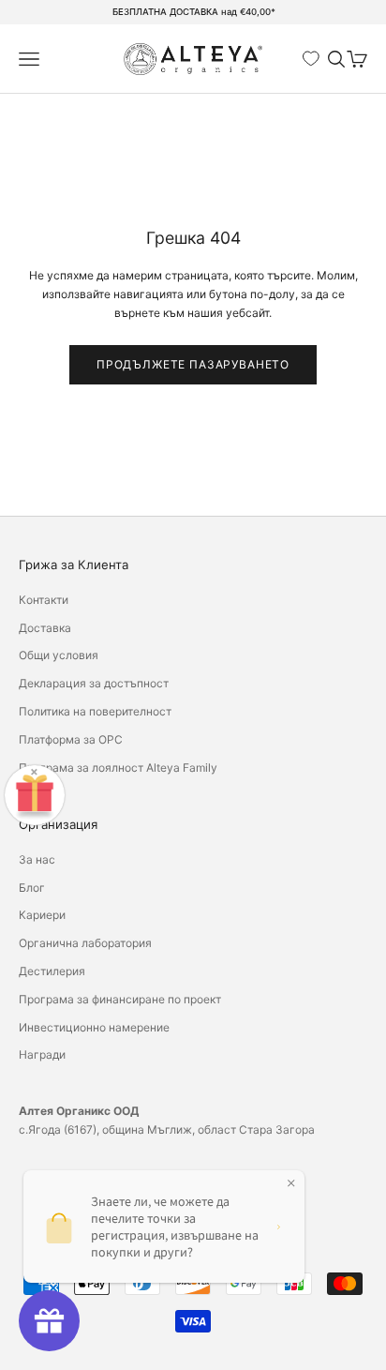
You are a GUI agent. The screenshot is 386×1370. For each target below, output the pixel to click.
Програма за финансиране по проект (120, 999)
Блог (32, 888)
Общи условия (58, 655)
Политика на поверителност (95, 711)
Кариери (42, 915)
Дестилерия (52, 971)
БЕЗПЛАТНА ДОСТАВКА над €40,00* (193, 12)
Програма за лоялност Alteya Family (118, 767)
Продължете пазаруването (193, 364)
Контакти (43, 600)
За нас (37, 859)
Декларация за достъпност (94, 683)
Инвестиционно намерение (94, 1027)
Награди (42, 1054)
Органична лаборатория (85, 943)
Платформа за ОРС (71, 739)
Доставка (45, 628)
